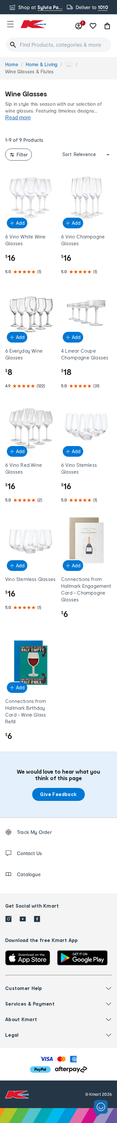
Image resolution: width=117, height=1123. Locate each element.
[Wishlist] (92, 25)
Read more (18, 117)
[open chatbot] (100, 1108)
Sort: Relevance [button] (79, 154)
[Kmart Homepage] (33, 24)
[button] (10, 24)
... (69, 64)
